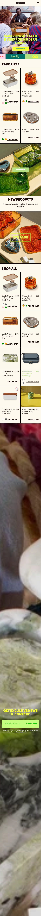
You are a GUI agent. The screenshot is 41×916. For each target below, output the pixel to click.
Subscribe (31, 723)
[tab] (18, 260)
